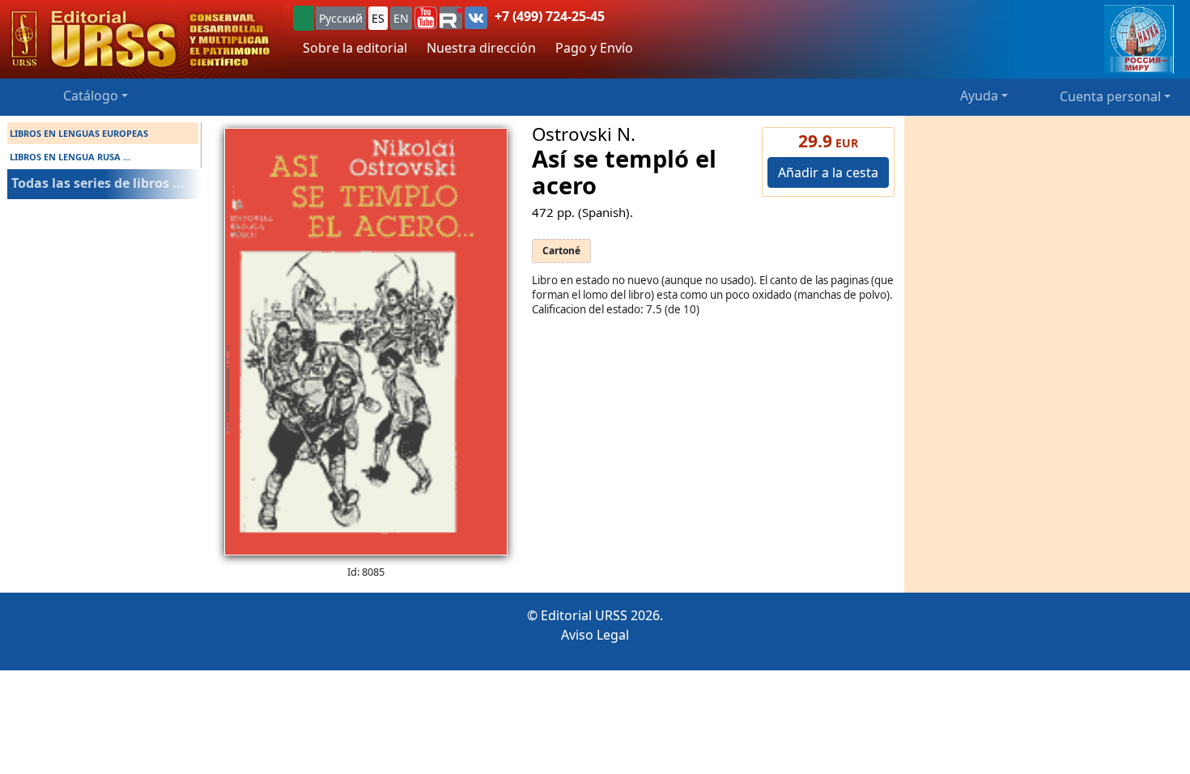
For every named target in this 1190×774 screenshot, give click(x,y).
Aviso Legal (595, 635)
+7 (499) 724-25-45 (550, 16)
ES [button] (378, 18)
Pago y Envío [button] (594, 48)
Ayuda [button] (979, 95)
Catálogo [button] (90, 95)
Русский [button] (341, 18)
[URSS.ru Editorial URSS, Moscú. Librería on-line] (141, 39)
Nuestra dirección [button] (481, 48)
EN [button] (401, 18)
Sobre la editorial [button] (355, 48)
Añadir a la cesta (828, 172)
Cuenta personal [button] (1110, 96)
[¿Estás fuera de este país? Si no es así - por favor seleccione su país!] (303, 18)
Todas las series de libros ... (98, 183)
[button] (425, 17)
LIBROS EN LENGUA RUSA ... (70, 157)
